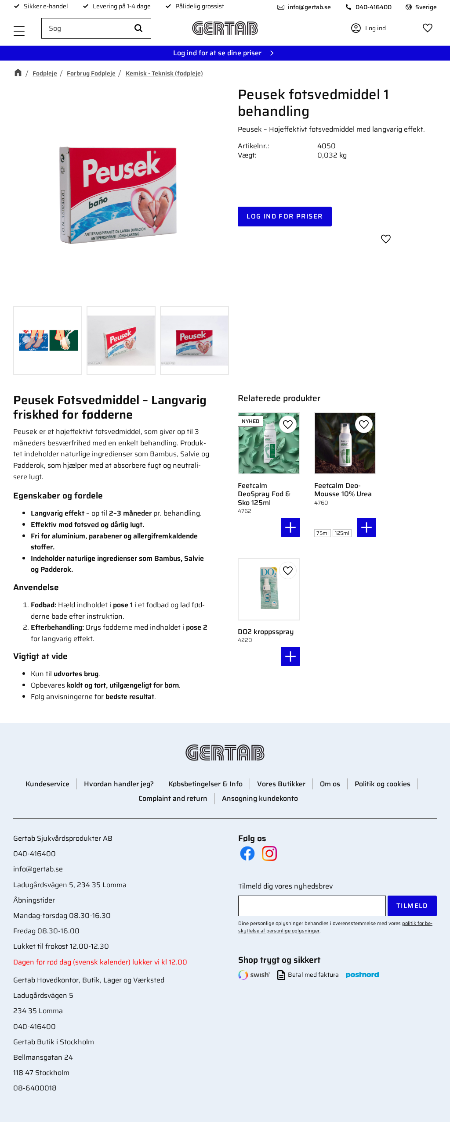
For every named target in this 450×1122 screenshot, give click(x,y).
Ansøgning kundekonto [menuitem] (260, 798)
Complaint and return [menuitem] (172, 798)
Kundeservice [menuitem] (47, 783)
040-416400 (374, 7)
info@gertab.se (309, 7)
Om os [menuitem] (330, 783)
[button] (19, 32)
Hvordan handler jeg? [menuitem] (119, 783)
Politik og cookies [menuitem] (382, 783)
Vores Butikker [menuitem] (281, 783)
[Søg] (138, 28)
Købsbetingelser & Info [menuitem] (205, 783)
